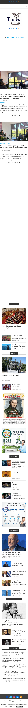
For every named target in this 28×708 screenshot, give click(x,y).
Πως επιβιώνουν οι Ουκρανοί (17, 483)
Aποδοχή (19, 706)
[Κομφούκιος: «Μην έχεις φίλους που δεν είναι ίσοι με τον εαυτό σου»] (6, 642)
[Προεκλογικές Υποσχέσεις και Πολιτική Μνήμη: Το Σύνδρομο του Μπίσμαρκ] (6, 347)
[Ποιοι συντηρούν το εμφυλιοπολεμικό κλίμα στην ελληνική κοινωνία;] (6, 338)
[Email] (16, 2)
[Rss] (18, 2)
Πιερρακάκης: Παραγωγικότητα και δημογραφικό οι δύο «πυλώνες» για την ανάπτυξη (18, 565)
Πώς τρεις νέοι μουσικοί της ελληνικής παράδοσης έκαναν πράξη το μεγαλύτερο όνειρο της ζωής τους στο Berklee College (14, 666)
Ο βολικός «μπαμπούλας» (16, 494)
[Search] (26, 6)
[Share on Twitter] (12, 115)
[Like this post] (8, 115)
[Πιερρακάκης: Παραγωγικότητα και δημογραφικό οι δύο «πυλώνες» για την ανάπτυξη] (6, 564)
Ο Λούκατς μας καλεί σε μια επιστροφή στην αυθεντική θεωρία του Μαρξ (18, 593)
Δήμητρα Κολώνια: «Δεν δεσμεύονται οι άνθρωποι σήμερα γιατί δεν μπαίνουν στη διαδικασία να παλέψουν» (13, 96)
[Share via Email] (19, 115)
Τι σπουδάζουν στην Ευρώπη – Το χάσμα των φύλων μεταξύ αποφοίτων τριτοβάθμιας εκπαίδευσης (13, 660)
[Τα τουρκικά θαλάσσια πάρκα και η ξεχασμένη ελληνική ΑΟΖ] (6, 463)
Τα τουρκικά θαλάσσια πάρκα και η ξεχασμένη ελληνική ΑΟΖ (18, 462)
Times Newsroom (17, 466)
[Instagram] (13, 2)
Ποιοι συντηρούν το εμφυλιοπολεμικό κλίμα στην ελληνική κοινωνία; (19, 337)
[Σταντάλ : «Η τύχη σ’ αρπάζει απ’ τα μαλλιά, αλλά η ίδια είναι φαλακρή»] (6, 632)
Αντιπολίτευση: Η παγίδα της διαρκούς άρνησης (11, 327)
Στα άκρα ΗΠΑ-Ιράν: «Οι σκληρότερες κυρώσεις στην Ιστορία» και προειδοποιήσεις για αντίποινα (13, 653)
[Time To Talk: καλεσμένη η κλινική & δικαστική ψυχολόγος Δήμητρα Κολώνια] (14, 131)
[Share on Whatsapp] (17, 115)
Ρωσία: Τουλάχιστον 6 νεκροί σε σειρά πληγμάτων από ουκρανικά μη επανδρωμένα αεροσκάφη (14, 679)
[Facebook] (9, 2)
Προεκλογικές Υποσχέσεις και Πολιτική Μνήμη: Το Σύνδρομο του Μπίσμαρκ (19, 347)
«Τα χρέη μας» (16, 472)
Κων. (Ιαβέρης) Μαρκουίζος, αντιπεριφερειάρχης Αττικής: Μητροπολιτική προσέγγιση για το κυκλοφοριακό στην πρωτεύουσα (13, 555)
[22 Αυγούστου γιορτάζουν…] (6, 387)
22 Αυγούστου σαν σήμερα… (11, 375)
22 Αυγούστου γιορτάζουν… (16, 385)
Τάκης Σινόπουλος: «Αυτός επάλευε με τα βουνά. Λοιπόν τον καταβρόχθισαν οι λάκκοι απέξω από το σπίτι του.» (14, 623)
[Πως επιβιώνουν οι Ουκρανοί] (6, 485)
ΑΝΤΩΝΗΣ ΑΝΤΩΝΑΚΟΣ (18, 498)
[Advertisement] (14, 54)
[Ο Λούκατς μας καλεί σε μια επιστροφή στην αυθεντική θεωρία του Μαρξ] (6, 593)
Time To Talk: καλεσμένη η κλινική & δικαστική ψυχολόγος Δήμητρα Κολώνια (13, 146)
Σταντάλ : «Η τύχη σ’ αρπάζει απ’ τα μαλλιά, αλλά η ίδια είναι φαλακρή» (18, 632)
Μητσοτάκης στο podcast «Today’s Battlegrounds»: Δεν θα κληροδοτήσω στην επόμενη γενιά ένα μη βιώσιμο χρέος (19, 574)
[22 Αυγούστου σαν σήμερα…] (14, 365)
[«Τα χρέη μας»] (6, 474)
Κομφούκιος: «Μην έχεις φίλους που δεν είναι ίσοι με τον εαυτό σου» (19, 641)
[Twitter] (11, 2)
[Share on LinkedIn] (15, 115)
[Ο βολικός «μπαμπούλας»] (6, 496)
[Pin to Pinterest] (14, 115)
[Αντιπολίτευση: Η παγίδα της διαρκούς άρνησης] (14, 316)
